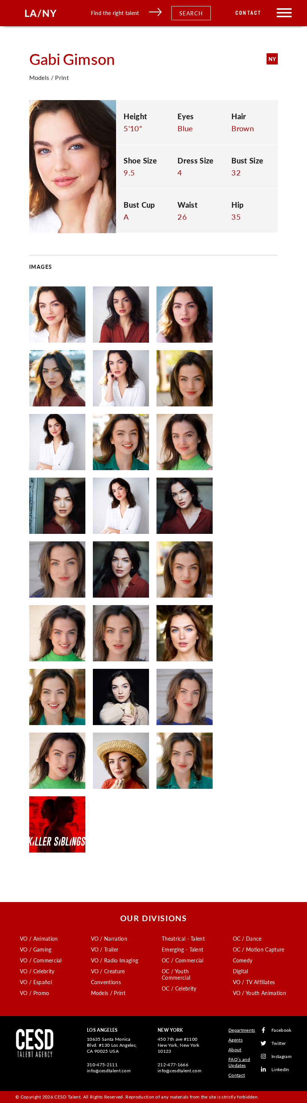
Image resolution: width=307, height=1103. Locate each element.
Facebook (281, 1030)
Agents (235, 1040)
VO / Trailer (105, 949)
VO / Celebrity (37, 971)
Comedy (243, 960)
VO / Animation (39, 938)
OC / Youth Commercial (176, 974)
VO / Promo (34, 993)
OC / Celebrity (179, 988)
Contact (248, 12)
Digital (240, 971)
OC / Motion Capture (259, 949)
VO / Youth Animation (259, 993)
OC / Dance (247, 938)
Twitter (278, 1043)
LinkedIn (280, 1069)
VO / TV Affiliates (254, 982)
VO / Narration (109, 938)
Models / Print (108, 993)
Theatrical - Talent (183, 938)
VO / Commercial (41, 960)
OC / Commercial (183, 960)
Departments (241, 1030)
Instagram (281, 1056)
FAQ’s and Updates (239, 1062)
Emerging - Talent (182, 949)
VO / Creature (108, 971)
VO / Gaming (36, 949)
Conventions (106, 982)
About (234, 1049)
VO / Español (36, 982)
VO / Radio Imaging (115, 960)
